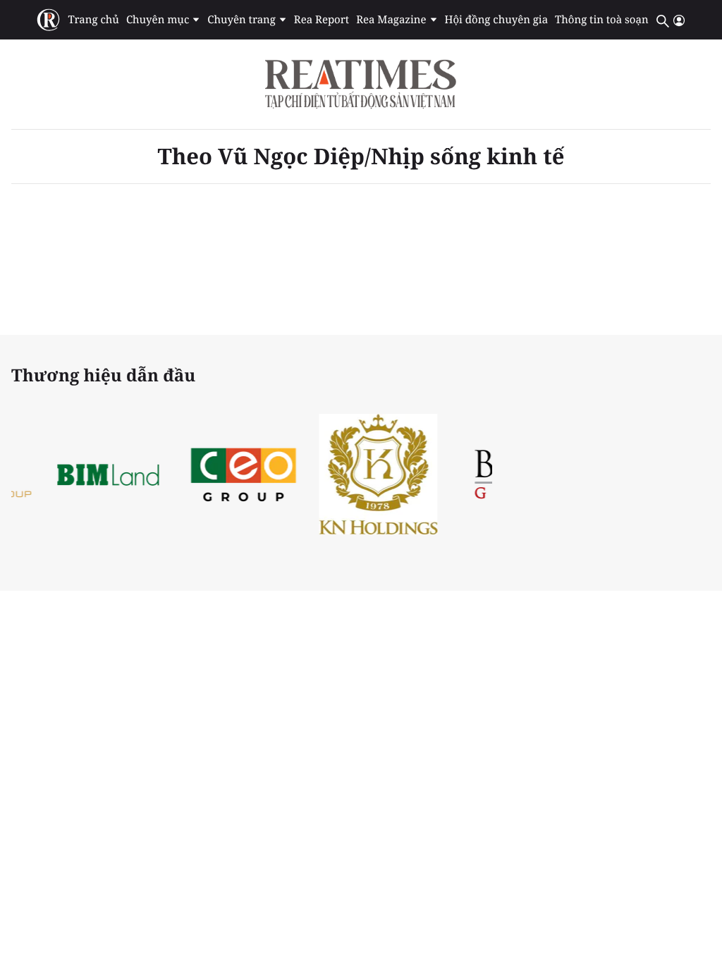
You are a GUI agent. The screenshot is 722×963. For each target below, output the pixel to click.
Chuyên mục (157, 20)
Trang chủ (93, 20)
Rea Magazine (391, 20)
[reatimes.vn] (48, 20)
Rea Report (321, 20)
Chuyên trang (241, 20)
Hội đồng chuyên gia (497, 20)
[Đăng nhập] (679, 20)
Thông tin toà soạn (602, 20)
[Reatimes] (361, 84)
